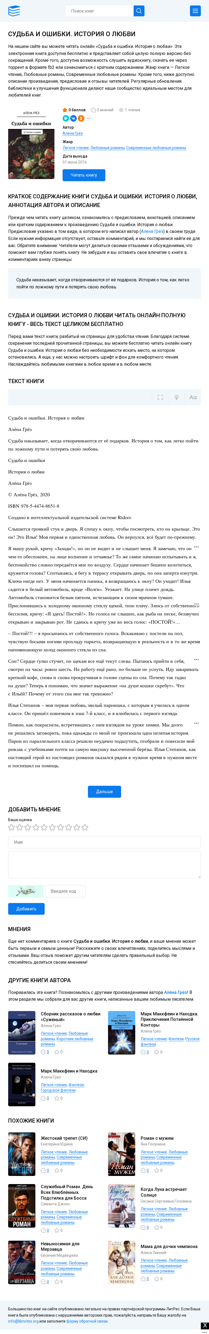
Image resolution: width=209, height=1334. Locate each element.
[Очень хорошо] (61, 827)
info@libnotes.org (23, 1321)
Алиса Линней (153, 1252)
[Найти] (139, 10)
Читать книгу (84, 175)
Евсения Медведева (59, 1255)
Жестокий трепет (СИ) (64, 1138)
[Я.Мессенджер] (66, 118)
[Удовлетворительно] (28, 827)
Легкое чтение (76, 148)
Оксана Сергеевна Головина (166, 1201)
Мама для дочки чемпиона (169, 1246)
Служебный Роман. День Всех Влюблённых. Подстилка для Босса (67, 1192)
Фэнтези (176, 1039)
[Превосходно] (86, 827)
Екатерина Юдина (57, 1144)
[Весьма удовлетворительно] (37, 827)
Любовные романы (107, 148)
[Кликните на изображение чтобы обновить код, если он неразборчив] (26, 891)
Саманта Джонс (55, 1204)
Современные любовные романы (156, 148)
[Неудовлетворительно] (12, 827)
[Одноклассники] (81, 118)
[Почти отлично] (69, 827)
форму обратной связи (86, 1321)
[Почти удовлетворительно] (20, 827)
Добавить (26, 908)
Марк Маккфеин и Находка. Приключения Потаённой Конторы (169, 1019)
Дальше (104, 791)
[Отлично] (77, 827)
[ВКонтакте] (73, 118)
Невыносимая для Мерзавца (60, 1246)
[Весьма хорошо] (53, 827)
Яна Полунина (153, 1144)
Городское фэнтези (58, 1090)
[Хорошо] (45, 827)
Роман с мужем (157, 1138)
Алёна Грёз (73, 133)
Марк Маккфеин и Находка (69, 1071)
